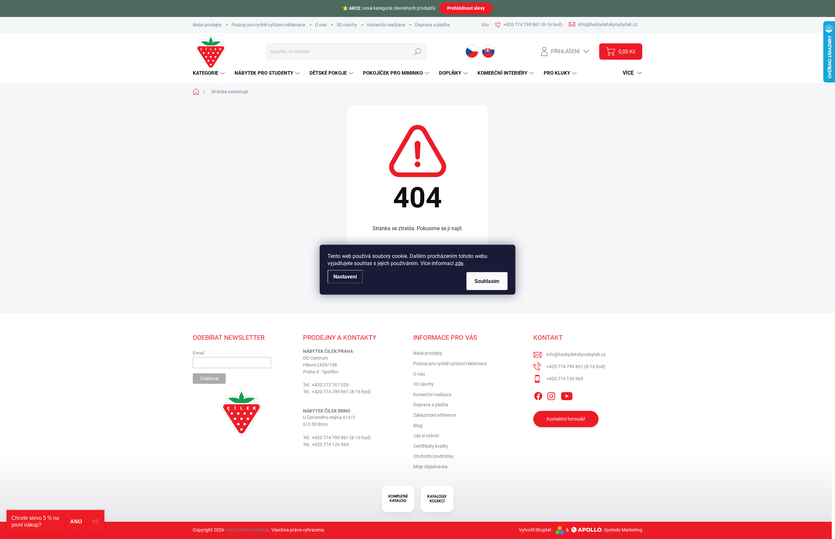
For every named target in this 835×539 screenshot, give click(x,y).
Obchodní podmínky (433, 456)
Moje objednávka (430, 466)
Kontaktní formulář (566, 419)
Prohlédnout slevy (466, 8)
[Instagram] (551, 395)
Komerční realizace (386, 24)
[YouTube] (566, 395)
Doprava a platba (432, 24)
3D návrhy (347, 24)
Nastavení (345, 276)
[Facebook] (538, 395)
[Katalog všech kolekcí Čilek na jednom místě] (398, 499)
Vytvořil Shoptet (535, 529)
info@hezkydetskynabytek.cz (576, 354)
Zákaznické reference (434, 415)
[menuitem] (209, 73)
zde (459, 263)
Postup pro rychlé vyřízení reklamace (268, 24)
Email (198, 352)
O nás (321, 24)
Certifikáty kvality (430, 446)
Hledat (417, 51)
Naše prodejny (207, 24)
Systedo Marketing (623, 529)
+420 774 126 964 (564, 378)
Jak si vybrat (426, 435)
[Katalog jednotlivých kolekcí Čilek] (437, 499)
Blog (417, 425)
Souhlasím (487, 281)
